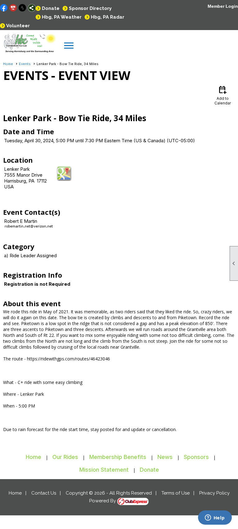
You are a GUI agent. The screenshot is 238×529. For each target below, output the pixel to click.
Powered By (103, 501)
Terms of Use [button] (175, 493)
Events (25, 64)
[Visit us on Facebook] (4, 8)
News (165, 457)
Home (8, 64)
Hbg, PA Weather (62, 17)
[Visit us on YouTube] (13, 8)
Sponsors (196, 457)
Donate (51, 8)
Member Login (223, 6)
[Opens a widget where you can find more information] (215, 518)
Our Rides (65, 457)
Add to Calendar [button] (222, 95)
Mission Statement (104, 469)
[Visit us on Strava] (22, 8)
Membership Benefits (117, 457)
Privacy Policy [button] (214, 493)
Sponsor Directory (90, 8)
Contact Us (43, 493)
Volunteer (18, 26)
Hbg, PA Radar (107, 17)
